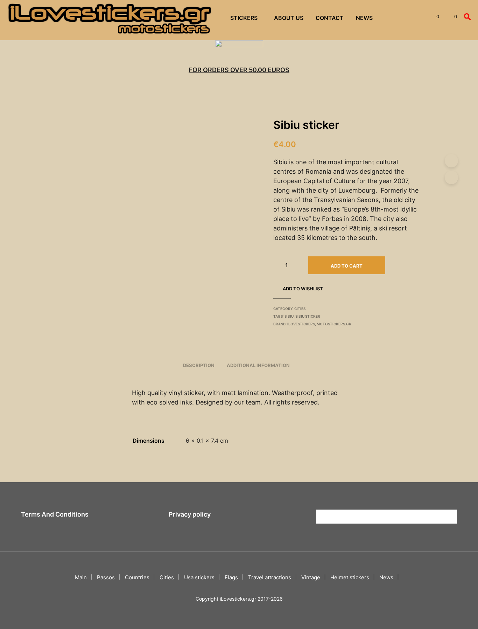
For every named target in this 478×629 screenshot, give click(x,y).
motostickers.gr (334, 324)
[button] (433, 16)
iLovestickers (301, 324)
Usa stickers (199, 577)
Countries (137, 577)
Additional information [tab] (258, 365)
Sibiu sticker (307, 316)
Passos (106, 577)
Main (81, 577)
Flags (231, 577)
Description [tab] (199, 365)
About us (288, 17)
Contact (330, 17)
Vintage (310, 577)
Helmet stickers (349, 577)
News (364, 17)
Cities (299, 308)
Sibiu (289, 316)
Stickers (244, 17)
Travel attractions (269, 577)
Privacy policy (190, 514)
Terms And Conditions (55, 514)
